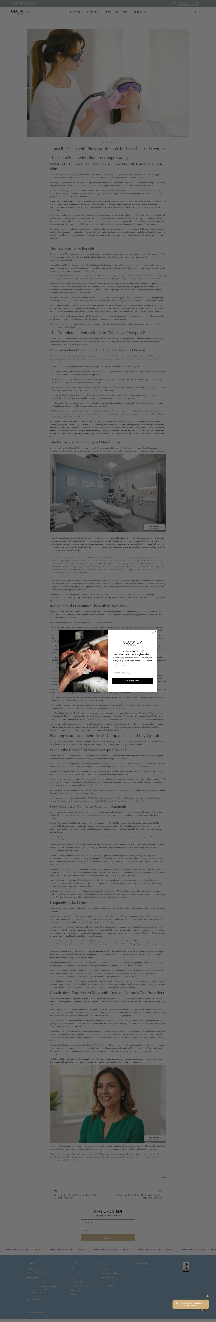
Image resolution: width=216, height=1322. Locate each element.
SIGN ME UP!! (132, 681)
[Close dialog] (154, 632)
